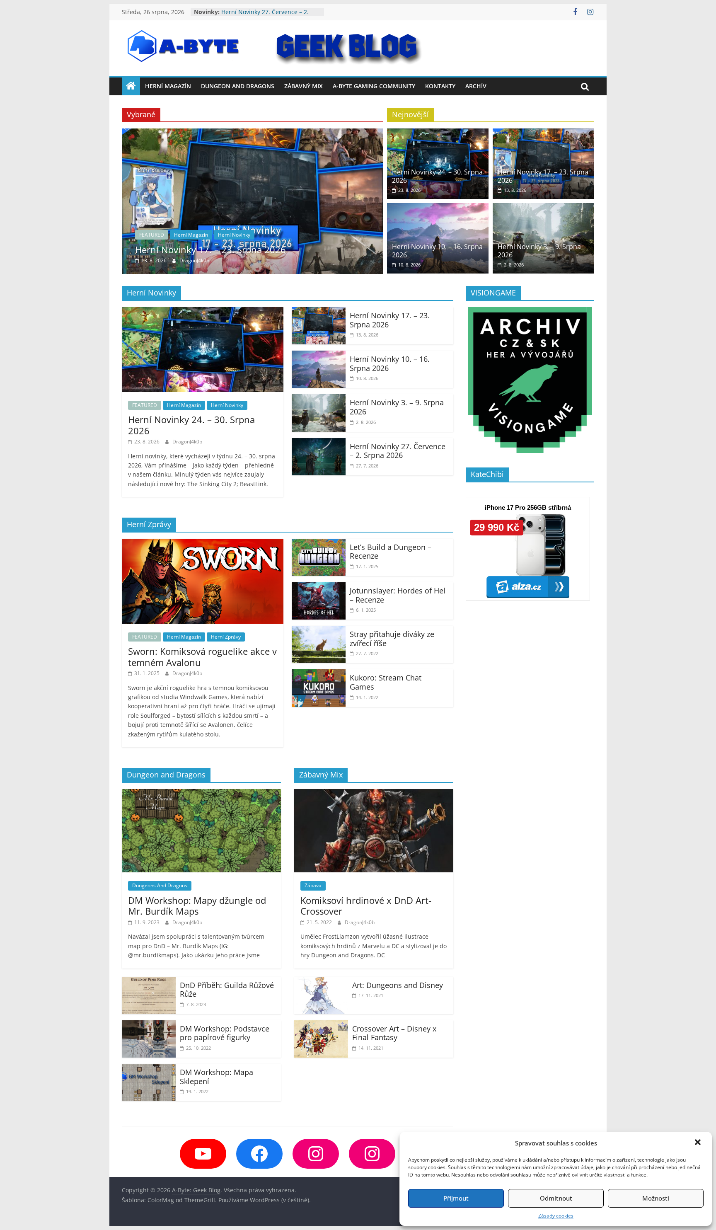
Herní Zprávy (226, 636)
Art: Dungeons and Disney (397, 985)
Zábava (313, 885)
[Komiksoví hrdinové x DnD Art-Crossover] (373, 794)
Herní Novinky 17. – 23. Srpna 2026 (210, 249)
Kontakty (440, 86)
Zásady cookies (555, 1215)
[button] (699, 1143)
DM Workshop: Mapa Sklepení (216, 1076)
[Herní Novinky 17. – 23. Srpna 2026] (252, 133)
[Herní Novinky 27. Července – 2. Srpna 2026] (319, 443)
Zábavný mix (303, 86)
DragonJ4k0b (194, 260)
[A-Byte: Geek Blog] (131, 86)
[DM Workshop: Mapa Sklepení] (149, 1068)
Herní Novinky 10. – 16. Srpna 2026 (437, 250)
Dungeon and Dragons (237, 86)
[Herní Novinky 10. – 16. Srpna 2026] (438, 208)
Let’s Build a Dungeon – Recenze (390, 551)
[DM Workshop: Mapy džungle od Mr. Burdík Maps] (201, 794)
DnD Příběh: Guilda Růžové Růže (227, 989)
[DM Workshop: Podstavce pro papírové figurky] (149, 1025)
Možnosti (655, 1198)
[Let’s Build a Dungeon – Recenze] (319, 543)
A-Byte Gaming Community (374, 86)
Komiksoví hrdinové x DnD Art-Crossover (365, 905)
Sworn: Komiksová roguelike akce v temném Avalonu (202, 656)
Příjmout (456, 1198)
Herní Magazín (168, 86)
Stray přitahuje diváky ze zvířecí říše (392, 638)
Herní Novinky (234, 234)
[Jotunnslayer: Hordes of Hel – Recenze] (319, 587)
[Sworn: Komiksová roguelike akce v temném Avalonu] (202, 543)
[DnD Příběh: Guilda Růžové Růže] (149, 981)
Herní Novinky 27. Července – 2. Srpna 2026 (397, 450)
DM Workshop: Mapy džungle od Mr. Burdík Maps (197, 905)
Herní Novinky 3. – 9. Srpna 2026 (266, 12)
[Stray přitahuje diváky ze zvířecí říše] (319, 630)
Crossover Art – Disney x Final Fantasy (394, 1033)
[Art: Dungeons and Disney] (321, 981)
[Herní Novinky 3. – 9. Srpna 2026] (543, 208)
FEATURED (151, 234)
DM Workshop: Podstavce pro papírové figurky (224, 1033)
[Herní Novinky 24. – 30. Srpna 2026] (438, 133)
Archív (475, 86)
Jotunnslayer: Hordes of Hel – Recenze (397, 595)
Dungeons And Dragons (159, 885)
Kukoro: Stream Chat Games (385, 682)
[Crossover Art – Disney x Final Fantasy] (321, 1025)
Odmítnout (556, 1198)
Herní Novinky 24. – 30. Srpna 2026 (437, 175)
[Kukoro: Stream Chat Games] (319, 674)
